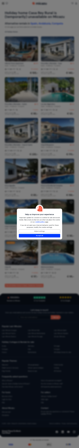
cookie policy (40, 222)
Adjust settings (39, 231)
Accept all (39, 236)
